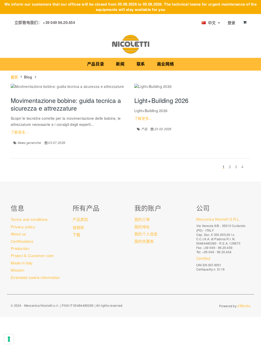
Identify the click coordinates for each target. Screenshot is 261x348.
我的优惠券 (144, 241)
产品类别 (80, 219)
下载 (77, 234)
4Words (243, 305)
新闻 (120, 64)
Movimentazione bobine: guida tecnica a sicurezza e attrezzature (66, 104)
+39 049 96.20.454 (59, 22)
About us (18, 233)
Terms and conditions (29, 219)
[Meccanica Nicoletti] (130, 43)
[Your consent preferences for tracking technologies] (9, 339)
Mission (17, 270)
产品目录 (95, 64)
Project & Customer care (32, 255)
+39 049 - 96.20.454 (216, 252)
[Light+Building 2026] (192, 86)
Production (20, 248)
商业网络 (165, 64)
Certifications (22, 241)
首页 (14, 76)
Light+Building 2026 (161, 100)
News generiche (29, 142)
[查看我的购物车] (244, 22)
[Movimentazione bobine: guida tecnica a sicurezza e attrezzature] (69, 86)
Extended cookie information (35, 277)
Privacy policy (23, 226)
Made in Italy (22, 262)
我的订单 (142, 219)
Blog (28, 76)
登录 (232, 22)
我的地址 (142, 226)
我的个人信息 (146, 233)
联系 (141, 64)
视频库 (78, 227)
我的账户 (147, 207)
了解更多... (20, 132)
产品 (144, 129)
